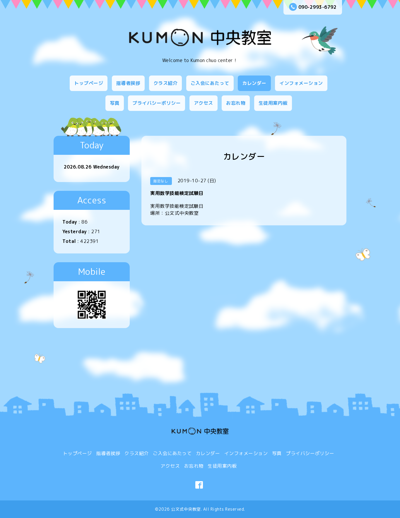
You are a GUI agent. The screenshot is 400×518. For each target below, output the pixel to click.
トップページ (88, 83)
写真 (114, 103)
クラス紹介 (165, 83)
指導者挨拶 (128, 83)
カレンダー (254, 83)
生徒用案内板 (273, 103)
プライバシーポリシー (156, 103)
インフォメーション (301, 83)
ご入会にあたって (210, 83)
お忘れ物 (235, 103)
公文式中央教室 (186, 509)
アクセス (203, 103)
